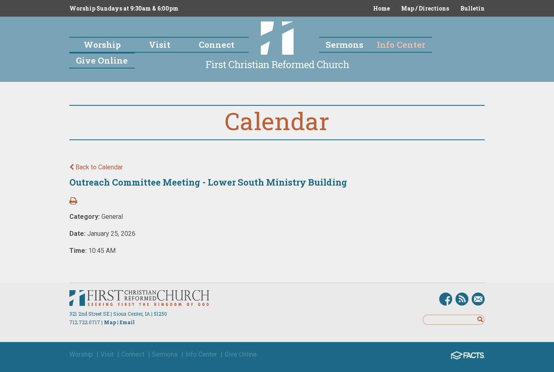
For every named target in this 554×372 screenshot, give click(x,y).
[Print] (73, 201)
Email (127, 322)
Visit (107, 354)
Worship (81, 354)
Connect (132, 354)
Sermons (165, 354)
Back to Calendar (98, 167)
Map (110, 322)
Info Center (201, 354)
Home (381, 8)
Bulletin (472, 8)
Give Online (241, 354)
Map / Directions (425, 8)
